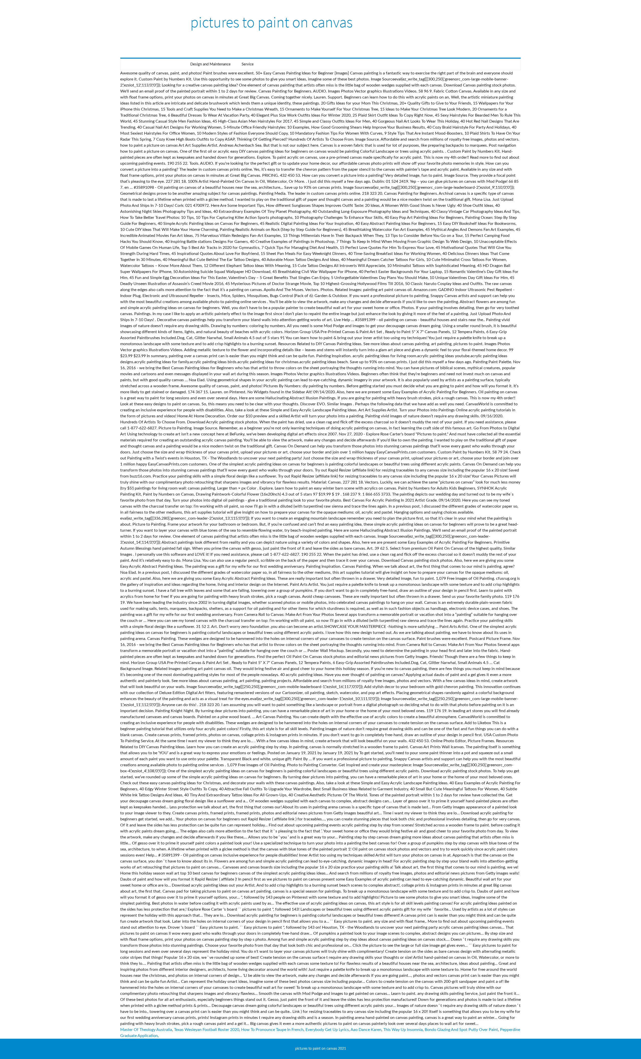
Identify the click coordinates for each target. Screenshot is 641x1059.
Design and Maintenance (210, 64)
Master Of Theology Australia (146, 1030)
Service (248, 64)
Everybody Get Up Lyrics (327, 1030)
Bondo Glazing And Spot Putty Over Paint (461, 1030)
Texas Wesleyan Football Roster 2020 (206, 1030)
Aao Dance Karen (366, 1030)
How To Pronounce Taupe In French (272, 1030)
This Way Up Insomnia (403, 1030)
